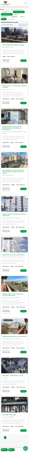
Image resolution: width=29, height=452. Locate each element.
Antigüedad (14, 16)
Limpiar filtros (11, 19)
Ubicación (5, 11)
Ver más (23, 60)
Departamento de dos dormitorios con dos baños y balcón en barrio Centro (13, 171)
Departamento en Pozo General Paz (13, 255)
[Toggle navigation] (26, 3)
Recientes (23, 25)
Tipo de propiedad (18, 11)
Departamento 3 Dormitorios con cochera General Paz (12, 294)
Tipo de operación (6, 14)
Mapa (12, 449)
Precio (16, 14)
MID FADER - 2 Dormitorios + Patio (12, 375)
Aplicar (4, 19)
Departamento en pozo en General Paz (14, 336)
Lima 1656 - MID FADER (9, 415)
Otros (22, 16)
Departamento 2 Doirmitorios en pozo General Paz (14, 214)
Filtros (5, 449)
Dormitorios (4, 16)
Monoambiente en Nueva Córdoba (13, 45)
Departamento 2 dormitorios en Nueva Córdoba (14, 86)
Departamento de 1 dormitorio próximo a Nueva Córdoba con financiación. (12, 128)
